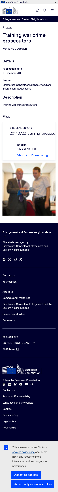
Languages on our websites (17, 402)
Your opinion (9, 281)
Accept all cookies (26, 474)
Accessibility (9, 427)
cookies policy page (23, 452)
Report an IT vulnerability (16, 396)
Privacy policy (10, 415)
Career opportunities (13, 314)
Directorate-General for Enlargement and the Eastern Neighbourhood (27, 306)
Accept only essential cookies (33, 484)
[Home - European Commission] (10, 10)
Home (9, 27)
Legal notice (9, 421)
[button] (22, 155)
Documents (8, 320)
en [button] (37, 10)
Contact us (8, 390)
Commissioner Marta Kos (16, 297)
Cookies (7, 408)
